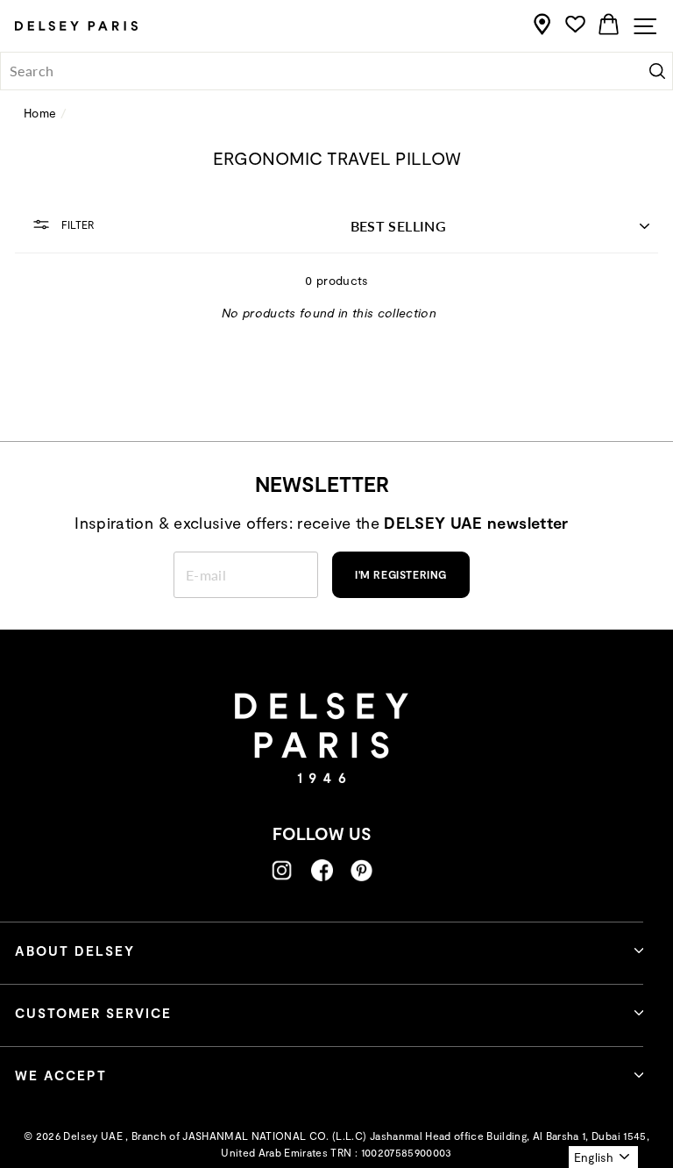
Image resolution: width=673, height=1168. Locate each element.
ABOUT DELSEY (75, 950)
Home (40, 112)
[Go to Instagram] (282, 870)
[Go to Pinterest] (361, 870)
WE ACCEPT (61, 1075)
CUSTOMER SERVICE (93, 1013)
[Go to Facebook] (322, 870)
